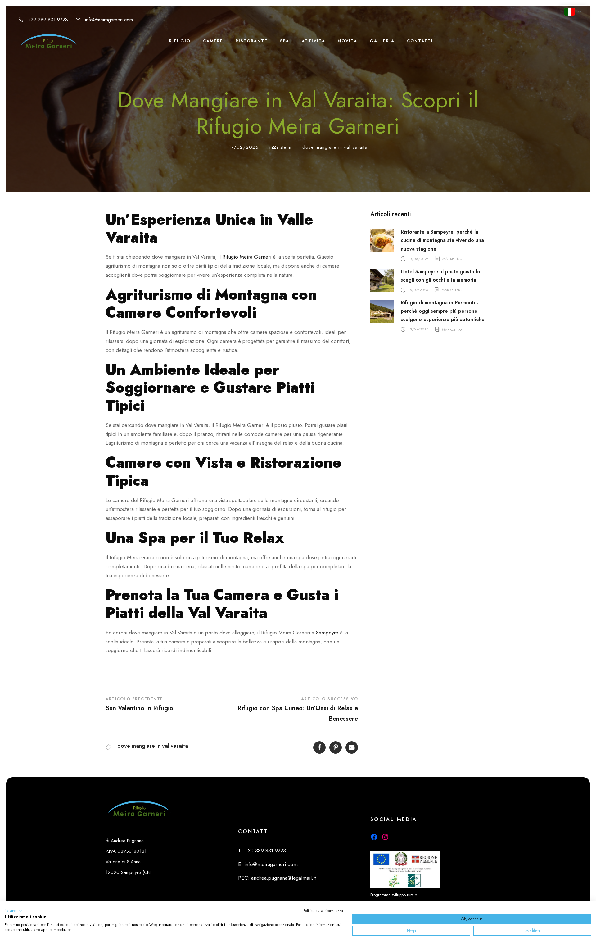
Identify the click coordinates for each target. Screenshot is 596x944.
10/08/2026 (418, 258)
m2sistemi (280, 147)
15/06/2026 (418, 329)
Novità (347, 41)
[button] (13, 910)
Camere (213, 41)
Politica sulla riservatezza (323, 911)
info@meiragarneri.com (108, 19)
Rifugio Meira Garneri (246, 257)
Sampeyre (327, 632)
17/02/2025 (244, 147)
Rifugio (180, 41)
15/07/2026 (418, 289)
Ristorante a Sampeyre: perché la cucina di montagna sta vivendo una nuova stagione (442, 240)
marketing (452, 258)
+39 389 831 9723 (47, 19)
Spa (284, 41)
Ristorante (252, 41)
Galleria (382, 41)
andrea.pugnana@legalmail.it (283, 878)
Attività (313, 41)
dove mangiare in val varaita (335, 147)
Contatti (420, 41)
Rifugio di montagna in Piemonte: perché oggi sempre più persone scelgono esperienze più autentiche (443, 311)
